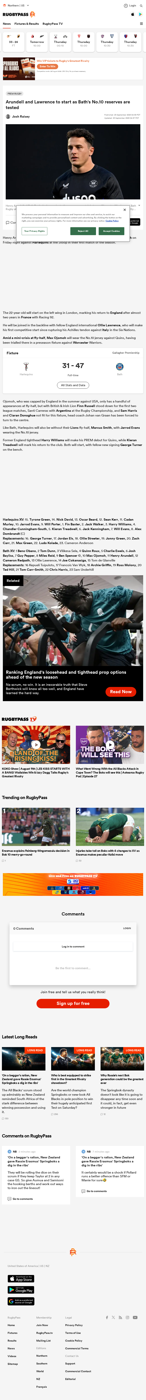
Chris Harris (58, 569)
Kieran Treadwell (64, 529)
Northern (41, 1356)
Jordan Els (65, 538)
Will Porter (52, 524)
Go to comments (20, 1199)
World (40, 1371)
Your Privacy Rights (34, 231)
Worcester (80, 342)
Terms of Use (73, 1333)
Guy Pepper (26, 555)
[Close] (125, 210)
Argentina (63, 411)
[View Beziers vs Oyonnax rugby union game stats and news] (130, 42)
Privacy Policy (74, 1325)
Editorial (70, 1379)
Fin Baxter (72, 524)
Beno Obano (27, 551)
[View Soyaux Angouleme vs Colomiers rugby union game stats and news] (107, 42)
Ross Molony (126, 565)
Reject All (83, 231)
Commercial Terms (76, 1348)
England (116, 313)
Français (41, 1387)
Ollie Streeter (90, 538)
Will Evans (121, 529)
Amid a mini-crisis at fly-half (24, 338)
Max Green (24, 543)
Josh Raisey (21, 116)
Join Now (42, 1325)
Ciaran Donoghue (22, 415)
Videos (12, 1356)
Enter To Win (47, 66)
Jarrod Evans (130, 428)
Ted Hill (8, 569)
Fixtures (12, 1333)
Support (70, 1363)
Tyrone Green (39, 519)
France (26, 317)
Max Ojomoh (56, 338)
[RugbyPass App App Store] (73, 1279)
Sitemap (13, 1364)
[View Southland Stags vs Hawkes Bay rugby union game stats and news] (60, 42)
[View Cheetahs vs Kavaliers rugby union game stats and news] (13, 42)
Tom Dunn (47, 551)
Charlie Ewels (114, 551)
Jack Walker (94, 524)
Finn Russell (86, 406)
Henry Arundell (121, 555)
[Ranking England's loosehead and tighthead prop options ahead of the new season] (73, 620)
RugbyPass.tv (44, 1333)
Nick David (64, 519)
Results (12, 1341)
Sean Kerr (111, 519)
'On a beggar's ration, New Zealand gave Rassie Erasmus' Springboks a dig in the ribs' (34, 1161)
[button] (142, 24)
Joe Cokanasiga (74, 560)
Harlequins (40, 242)
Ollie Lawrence (109, 325)
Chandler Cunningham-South (25, 529)
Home (11, 1325)
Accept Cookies (111, 231)
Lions (74, 428)
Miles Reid (47, 555)
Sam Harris (129, 411)
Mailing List (43, 1341)
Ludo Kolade (48, 543)
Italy (105, 330)
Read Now (121, 691)
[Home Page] (19, 14)
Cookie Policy (73, 1341)
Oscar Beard (88, 519)
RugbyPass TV (53, 24)
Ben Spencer (68, 555)
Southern (41, 1363)
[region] (73, 223)
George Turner (131, 445)
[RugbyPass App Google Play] (73, 1290)
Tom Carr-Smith (32, 569)
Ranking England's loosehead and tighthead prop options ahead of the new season (66, 674)
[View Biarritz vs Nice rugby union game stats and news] (83, 42)
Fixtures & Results (26, 24)
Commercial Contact (78, 1371)
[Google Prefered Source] (73, 1301)
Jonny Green (115, 538)
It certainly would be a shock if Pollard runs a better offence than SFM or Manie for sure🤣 (109, 1176)
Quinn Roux (90, 551)
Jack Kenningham (96, 529)
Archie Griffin (101, 565)
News (7, 24)
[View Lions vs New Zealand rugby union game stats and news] (37, 42)
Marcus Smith (101, 428)
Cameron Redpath (16, 560)
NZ (38, 1379)
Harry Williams (52, 440)
